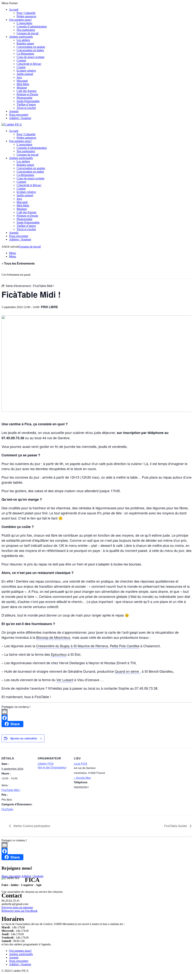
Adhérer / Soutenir (20, 118)
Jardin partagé (25, 74)
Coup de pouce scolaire (30, 57)
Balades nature (25, 43)
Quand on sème (127, 671)
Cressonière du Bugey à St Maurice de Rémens (72, 645)
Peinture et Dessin (27, 94)
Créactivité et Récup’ (29, 63)
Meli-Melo (23, 84)
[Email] (96, 712)
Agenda (13, 111)
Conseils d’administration (32, 26)
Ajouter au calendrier (23, 738)
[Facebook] (96, 718)
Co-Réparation (25, 53)
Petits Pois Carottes (124, 645)
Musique (22, 87)
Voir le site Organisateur (52, 767)
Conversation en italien (30, 50)
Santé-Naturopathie (28, 101)
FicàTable (7, 809)
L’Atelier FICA (46, 763)
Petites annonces (26, 16)
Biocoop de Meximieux (53, 637)
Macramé (22, 80)
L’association (24, 23)
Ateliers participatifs (21, 36)
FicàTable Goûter (176, 826)
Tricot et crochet (26, 107)
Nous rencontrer (18, 114)
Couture (21, 60)
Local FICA (80, 763)
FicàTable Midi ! (11, 790)
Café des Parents (26, 91)
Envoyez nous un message (17, 907)
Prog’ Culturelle (26, 13)
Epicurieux (59, 654)
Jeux (19, 77)
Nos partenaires (26, 29)
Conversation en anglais (31, 46)
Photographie (24, 97)
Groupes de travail (27, 33)
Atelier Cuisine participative (31, 826)
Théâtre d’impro (26, 104)
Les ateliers (23, 40)
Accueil (13, 9)
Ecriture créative (26, 70)
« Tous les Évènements (18, 263)
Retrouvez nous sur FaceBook (20, 910)
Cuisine (21, 67)
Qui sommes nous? (20, 19)
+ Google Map (82, 778)
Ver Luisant (64, 679)
